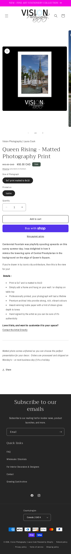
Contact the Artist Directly (14, 330)
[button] (6, 15)
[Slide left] (28, 133)
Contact (10, 474)
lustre (9, 193)
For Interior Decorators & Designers (23, 466)
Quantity (6, 200)
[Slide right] (42, 133)
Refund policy (61, 542)
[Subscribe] (60, 432)
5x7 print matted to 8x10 (18, 180)
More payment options (35, 236)
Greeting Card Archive (17, 481)
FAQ (9, 451)
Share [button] (8, 369)
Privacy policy (21, 547)
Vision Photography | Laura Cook (23, 542)
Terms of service (36, 547)
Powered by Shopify (45, 542)
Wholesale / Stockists (17, 459)
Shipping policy (52, 547)
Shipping (5, 169)
